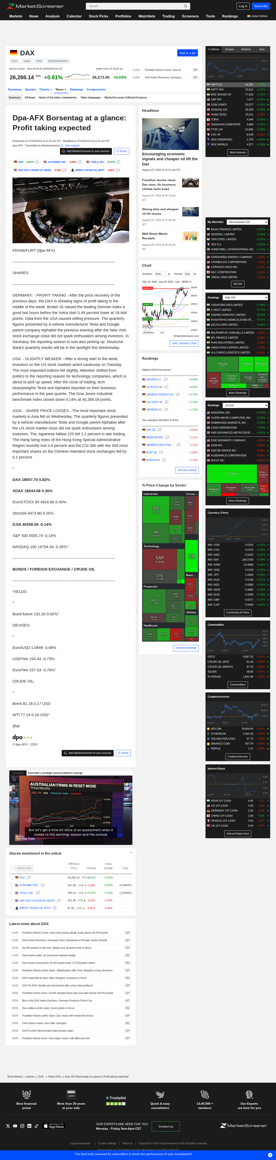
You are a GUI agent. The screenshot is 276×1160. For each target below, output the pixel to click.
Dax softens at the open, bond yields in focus (48, 1008)
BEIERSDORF (154, 437)
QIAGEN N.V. (154, 379)
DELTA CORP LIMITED (224, 324)
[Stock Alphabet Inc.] (79, 162)
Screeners (190, 16)
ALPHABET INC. (29, 885)
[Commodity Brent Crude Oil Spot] (117, 170)
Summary (15, 89)
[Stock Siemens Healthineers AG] (178, 445)
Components (96, 89)
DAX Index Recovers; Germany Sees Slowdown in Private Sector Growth (165, 77)
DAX (22, 877)
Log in (243, 6)
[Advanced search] (185, 6)
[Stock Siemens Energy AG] (177, 394)
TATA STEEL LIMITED (223, 239)
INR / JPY (213, 574)
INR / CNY (214, 549)
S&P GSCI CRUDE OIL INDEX (37, 900)
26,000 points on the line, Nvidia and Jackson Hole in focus (56, 947)
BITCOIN (216, 728)
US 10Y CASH (219, 805)
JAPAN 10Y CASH (222, 815)
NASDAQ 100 (219, 109)
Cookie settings (107, 1143)
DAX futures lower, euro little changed (44, 1023)
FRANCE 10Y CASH (223, 820)
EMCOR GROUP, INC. (224, 450)
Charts (44, 89)
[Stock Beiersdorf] (166, 437)
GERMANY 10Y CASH (224, 810)
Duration (147, 273)
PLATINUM (214, 676)
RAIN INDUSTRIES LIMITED (228, 342)
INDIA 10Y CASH (221, 800)
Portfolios (123, 16)
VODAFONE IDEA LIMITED (227, 304)
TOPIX (215, 119)
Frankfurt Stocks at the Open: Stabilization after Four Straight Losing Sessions (67, 970)
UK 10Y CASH (219, 825)
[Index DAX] (36, 162)
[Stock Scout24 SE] (166, 387)
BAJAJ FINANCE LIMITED (226, 229)
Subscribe (261, 6)
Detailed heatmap (186, 647)
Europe (229, 49)
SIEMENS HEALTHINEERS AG (160, 444)
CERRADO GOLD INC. (224, 267)
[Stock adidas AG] (163, 460)
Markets (15, 16)
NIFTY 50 (216, 84)
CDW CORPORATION (224, 427)
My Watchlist (215, 222)
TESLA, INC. (26, 892)
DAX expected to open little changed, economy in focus (54, 978)
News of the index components (58, 97)
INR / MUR (214, 589)
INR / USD (214, 544)
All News (30, 97)
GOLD (211, 656)
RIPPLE (215, 748)
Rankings (230, 16)
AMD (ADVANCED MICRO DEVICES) (232, 432)
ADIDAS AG (153, 460)
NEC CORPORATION (223, 272)
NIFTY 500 (217, 89)
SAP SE (150, 429)
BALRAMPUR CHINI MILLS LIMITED (232, 332)
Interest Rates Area (238, 833)
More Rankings (238, 392)
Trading (168, 16)
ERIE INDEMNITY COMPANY (228, 440)
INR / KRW (214, 564)
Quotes (30, 89)
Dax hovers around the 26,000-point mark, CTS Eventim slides (58, 962)
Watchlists (146, 16)
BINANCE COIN (220, 743)
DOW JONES (219, 104)
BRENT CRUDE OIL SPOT (34, 908)
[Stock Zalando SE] (166, 402)
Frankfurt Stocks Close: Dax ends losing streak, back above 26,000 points (165, 70)
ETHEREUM (218, 733)
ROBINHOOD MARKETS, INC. (229, 422)
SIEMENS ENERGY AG (160, 394)
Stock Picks (98, 16)
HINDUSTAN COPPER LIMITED (230, 347)
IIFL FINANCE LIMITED (224, 337)
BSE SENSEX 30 (221, 94)
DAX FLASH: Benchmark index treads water (48, 1030)
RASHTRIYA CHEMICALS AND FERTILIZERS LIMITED (232, 319)
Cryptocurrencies (218, 696)
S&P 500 (216, 99)
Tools (210, 16)
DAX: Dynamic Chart (184, 343)
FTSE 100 (217, 129)
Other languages (91, 97)
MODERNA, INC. (221, 412)
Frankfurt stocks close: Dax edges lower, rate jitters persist (55, 1038)
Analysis (52, 16)
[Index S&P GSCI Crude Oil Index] (64, 170)
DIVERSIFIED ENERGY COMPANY (231, 257)
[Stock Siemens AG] (165, 409)
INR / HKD (214, 554)
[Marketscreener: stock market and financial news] (35, 6)
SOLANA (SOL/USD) (223, 738)
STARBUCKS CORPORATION (228, 262)
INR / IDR (213, 559)
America (246, 49)
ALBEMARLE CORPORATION (228, 455)
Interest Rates (216, 768)
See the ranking (187, 470)
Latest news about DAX (29, 924)
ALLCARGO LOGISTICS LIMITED (230, 352)
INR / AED (213, 584)
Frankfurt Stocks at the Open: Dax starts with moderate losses (58, 1015)
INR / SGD (214, 569)
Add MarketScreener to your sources (88, 151)
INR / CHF (214, 604)
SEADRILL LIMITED (223, 234)
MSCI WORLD (219, 144)
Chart (146, 265)
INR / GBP (214, 599)
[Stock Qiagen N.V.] (165, 379)
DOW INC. (217, 445)
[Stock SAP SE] (159, 430)
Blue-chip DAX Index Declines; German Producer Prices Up (57, 1000)
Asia (262, 49)
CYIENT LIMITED (221, 309)
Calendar (74, 16)
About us (127, 1143)
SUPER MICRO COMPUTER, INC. (231, 417)
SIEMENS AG (154, 409)
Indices (214, 49)
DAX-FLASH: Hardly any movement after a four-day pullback (57, 985)
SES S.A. (216, 244)
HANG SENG (219, 114)
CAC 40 (215, 134)
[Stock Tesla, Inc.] (118, 162)
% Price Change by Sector (164, 485)
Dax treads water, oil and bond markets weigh (48, 955)
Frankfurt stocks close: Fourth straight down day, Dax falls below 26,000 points (67, 993)
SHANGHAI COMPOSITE (226, 124)
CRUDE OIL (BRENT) (220, 666)
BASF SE (151, 452)
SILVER (212, 671)
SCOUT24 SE (154, 387)
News (33, 16)
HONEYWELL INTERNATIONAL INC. (232, 249)
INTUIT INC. (218, 460)
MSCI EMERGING (221, 139)
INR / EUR (214, 594)
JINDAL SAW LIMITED (224, 277)
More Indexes (238, 152)
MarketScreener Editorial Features (126, 97)
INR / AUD (214, 579)
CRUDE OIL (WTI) (218, 661)
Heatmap (76, 89)
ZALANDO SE (154, 402)
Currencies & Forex (237, 612)
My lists (238, 283)
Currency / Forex (218, 512)
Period (178, 273)
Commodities (216, 624)
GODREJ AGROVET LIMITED (228, 314)
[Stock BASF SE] (160, 452)
